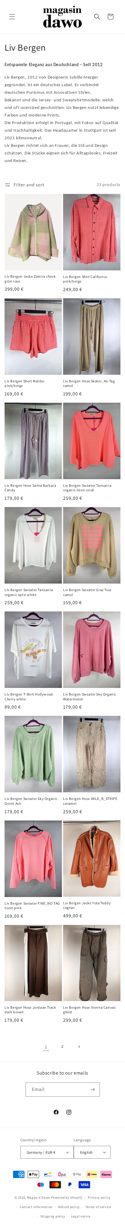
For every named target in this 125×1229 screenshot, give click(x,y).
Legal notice (80, 1216)
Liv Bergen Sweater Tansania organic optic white (29, 592)
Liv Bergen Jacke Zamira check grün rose (30, 278)
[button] (12, 16)
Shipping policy (53, 1216)
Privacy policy (99, 1197)
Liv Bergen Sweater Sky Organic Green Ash (31, 801)
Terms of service (98, 1207)
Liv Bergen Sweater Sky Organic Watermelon (89, 696)
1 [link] (46, 1047)
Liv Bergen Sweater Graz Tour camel (87, 592)
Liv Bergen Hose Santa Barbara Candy (30, 488)
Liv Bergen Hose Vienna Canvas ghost (89, 1009)
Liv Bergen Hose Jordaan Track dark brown (30, 1009)
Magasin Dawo (38, 1197)
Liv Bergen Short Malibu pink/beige (24, 383)
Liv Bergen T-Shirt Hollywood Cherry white (29, 696)
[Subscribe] (93, 1089)
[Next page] (79, 1046)
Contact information (36, 1207)
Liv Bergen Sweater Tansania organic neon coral (87, 488)
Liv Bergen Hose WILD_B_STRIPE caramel (90, 801)
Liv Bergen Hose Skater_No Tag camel (89, 383)
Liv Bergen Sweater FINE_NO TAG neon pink (32, 905)
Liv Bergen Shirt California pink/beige (85, 279)
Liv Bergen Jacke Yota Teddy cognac (87, 905)
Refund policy (69, 1207)
